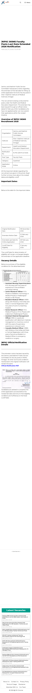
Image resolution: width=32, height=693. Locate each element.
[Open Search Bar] (20, 2)
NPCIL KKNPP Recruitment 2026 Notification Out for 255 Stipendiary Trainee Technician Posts (15, 630)
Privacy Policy (24, 681)
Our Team (22, 687)
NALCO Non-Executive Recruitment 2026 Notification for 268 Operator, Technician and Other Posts (15, 624)
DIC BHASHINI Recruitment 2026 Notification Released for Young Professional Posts (14, 672)
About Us (6, 681)
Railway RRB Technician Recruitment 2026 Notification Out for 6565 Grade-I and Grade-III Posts (15, 617)
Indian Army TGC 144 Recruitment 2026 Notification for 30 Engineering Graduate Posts (15, 666)
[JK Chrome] (5, 2)
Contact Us (14, 681)
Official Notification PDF (10, 366)
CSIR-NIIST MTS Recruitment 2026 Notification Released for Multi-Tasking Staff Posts (15, 661)
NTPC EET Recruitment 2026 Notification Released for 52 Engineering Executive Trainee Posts (15, 642)
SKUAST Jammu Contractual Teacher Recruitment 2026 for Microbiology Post (13, 636)
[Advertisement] (16, 23)
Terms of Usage (12, 684)
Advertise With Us (12, 687)
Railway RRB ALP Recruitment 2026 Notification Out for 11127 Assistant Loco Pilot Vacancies (15, 655)
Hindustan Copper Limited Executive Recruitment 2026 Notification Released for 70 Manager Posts (15, 649)
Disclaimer (22, 684)
